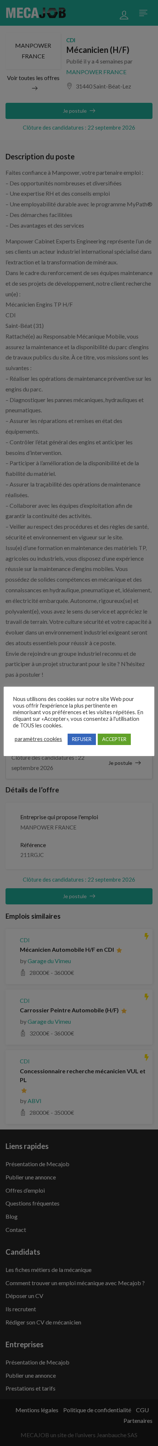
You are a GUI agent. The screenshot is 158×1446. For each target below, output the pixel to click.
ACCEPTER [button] (114, 739)
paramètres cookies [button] (38, 739)
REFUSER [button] (81, 739)
